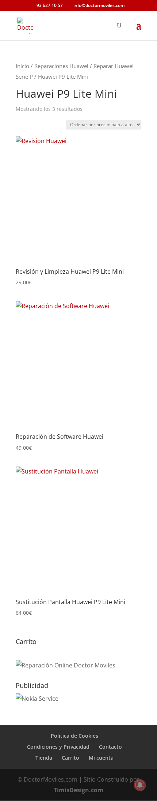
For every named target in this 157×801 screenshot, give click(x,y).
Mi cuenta (101, 757)
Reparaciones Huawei (61, 66)
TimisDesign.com (78, 790)
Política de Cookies (74, 735)
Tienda (43, 757)
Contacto (110, 746)
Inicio (22, 66)
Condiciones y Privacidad (58, 746)
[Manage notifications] (140, 785)
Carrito (70, 757)
